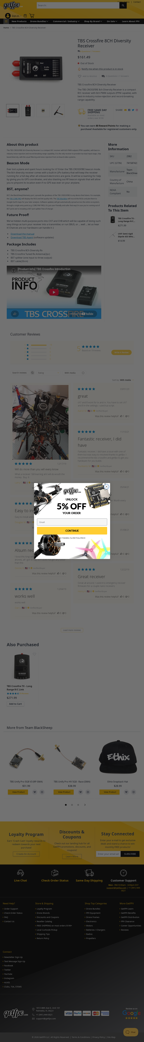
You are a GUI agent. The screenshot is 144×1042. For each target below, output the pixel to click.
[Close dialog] (106, 486)
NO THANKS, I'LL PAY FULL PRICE (72, 538)
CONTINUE (72, 530)
